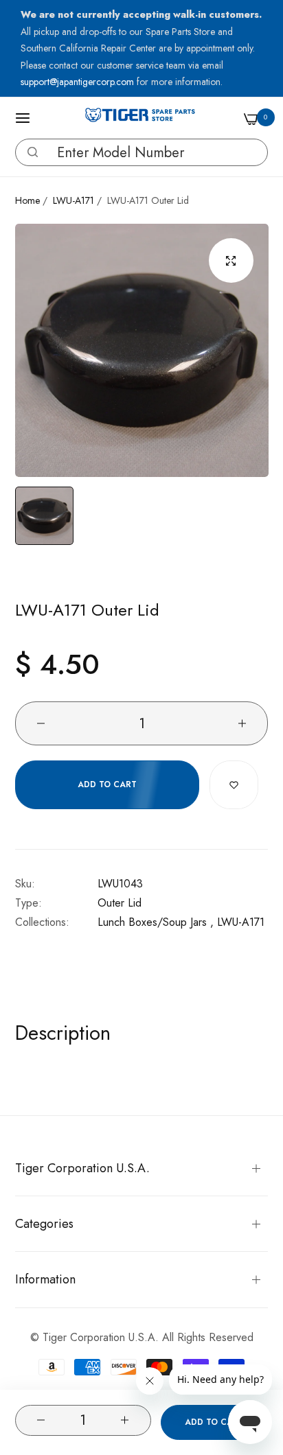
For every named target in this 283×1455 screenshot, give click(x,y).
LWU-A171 (73, 200)
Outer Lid (120, 903)
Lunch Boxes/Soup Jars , (156, 922)
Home (27, 200)
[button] (32, 152)
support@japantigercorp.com (79, 82)
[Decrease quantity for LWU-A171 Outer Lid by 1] (40, 1420)
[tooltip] (29, 152)
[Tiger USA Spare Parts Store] (140, 118)
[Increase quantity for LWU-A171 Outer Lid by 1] (125, 1420)
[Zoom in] (231, 260)
